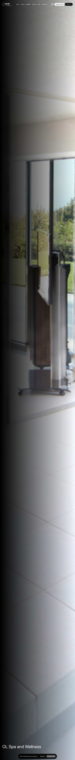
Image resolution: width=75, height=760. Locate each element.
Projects (28, 4)
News (39, 4)
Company (34, 4)
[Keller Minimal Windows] (7, 4)
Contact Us (68, 4)
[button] (52, 4)
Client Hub (44, 4)
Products (23, 4)
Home (17, 4)
